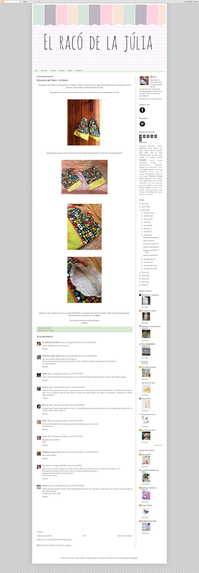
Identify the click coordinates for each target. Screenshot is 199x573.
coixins (152, 157)
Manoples (142, 174)
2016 (144, 279)
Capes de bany (152, 155)
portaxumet (159, 183)
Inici (36, 70)
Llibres (157, 171)
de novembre (149, 265)
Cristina (45, 387)
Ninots (160, 178)
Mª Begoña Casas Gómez (52, 452)
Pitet (146, 181)
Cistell (160, 155)
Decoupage (143, 163)
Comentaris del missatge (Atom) (60, 539)
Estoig (141, 167)
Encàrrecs (158, 165)
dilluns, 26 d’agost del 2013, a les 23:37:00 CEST (65, 436)
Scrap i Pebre (147, 505)
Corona (159, 157)
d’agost (146, 235)
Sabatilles (142, 190)
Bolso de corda (148, 241)
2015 (144, 276)
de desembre (149, 268)
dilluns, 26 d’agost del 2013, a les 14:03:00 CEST (79, 342)
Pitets (150, 181)
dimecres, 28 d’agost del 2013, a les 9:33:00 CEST (65, 486)
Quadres (155, 185)
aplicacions (152, 146)
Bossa (46, 330)
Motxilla (159, 176)
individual (159, 169)
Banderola (142, 148)
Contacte (79, 70)
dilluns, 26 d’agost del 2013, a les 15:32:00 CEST (79, 356)
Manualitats (150, 174)
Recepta (142, 187)
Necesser (148, 178)
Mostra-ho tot (158, 445)
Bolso (141, 150)
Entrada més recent (44, 536)
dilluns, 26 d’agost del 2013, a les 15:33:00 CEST (65, 374)
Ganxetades (146, 399)
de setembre (148, 259)
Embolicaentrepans (144, 165)
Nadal (141, 178)
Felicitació (153, 167)
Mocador (145, 176)
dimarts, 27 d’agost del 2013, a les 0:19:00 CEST (80, 452)
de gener (147, 213)
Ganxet (61, 70)
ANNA (44, 374)
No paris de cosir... (149, 414)
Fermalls (159, 167)
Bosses (152, 150)
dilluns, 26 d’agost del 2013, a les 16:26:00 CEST (67, 387)
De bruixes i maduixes (150, 295)
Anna (44, 436)
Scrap (70, 70)
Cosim (53, 70)
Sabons (148, 190)
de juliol (147, 231)
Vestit (151, 194)
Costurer (152, 160)
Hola (155, 169)
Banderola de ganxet (150, 237)
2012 (144, 207)
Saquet (160, 190)
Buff (140, 153)
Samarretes (154, 190)
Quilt (160, 185)
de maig (147, 225)
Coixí (147, 157)
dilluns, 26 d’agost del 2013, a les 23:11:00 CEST (65, 421)
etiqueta (147, 167)
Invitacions (151, 171)
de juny (146, 228)
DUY (161, 162)
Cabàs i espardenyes (151, 247)
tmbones (141, 194)
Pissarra (141, 181)
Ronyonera (155, 187)
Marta (44, 421)
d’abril (146, 222)
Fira (140, 169)
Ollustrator (112, 558)
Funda (145, 169)
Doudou (153, 163)
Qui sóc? (44, 70)
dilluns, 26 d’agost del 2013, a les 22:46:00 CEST (67, 405)
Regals (148, 187)
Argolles (160, 146)
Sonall (145, 192)
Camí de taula (156, 153)
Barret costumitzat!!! (150, 255)
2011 (144, 204)
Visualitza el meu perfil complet (150, 99)
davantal (160, 160)
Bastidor (150, 148)
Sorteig (150, 192)
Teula (158, 192)
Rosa (160, 187)
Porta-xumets (151, 183)
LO (161, 171)
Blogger (135, 558)
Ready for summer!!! (150, 244)
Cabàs (146, 153)
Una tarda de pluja (149, 367)
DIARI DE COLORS (149, 521)
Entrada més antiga (124, 536)
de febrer (147, 216)
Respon (45, 349)
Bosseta (159, 150)
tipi (161, 192)
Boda (160, 148)
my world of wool (148, 383)
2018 (144, 285)
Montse (45, 405)
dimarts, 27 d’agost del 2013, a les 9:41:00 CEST (64, 465)
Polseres (155, 181)
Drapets (145, 362)
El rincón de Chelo (149, 311)
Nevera (155, 178)
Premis (149, 185)
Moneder (152, 176)
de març (147, 219)
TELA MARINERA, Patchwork (148, 345)
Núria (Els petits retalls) (51, 356)
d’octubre (147, 262)
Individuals (142, 172)
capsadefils (146, 454)
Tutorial (146, 194)
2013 (144, 210)
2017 (144, 282)
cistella (141, 157)
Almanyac (142, 146)
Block (156, 148)
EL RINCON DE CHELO (51, 342)
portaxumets (142, 185)
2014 (144, 272)
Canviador (142, 155)
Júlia (155, 77)
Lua (43, 465)
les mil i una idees (149, 430)
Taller (155, 192)
